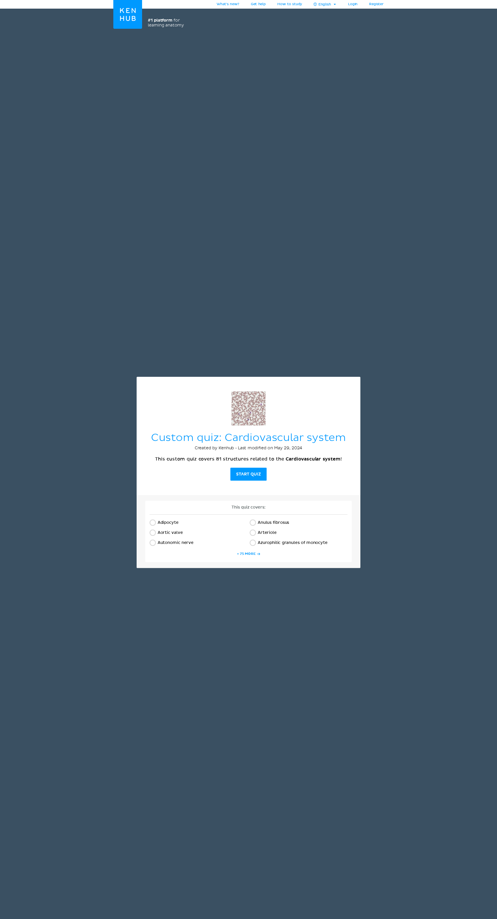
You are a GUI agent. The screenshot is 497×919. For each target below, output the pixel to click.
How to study (289, 4)
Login (353, 4)
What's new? (228, 4)
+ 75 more (246, 554)
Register (376, 4)
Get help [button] (258, 4)
